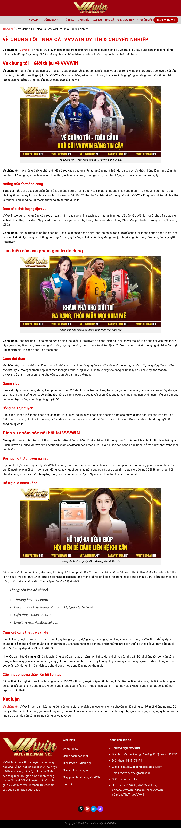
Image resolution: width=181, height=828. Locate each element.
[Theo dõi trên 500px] (94, 809)
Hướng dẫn (49, 19)
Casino (97, 19)
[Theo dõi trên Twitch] (100, 809)
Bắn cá (109, 19)
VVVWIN (34, 19)
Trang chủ (9, 29)
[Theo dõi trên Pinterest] (87, 809)
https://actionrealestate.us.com (142, 767)
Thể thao (68, 19)
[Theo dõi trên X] (81, 809)
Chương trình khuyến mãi (134, 19)
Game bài (83, 19)
